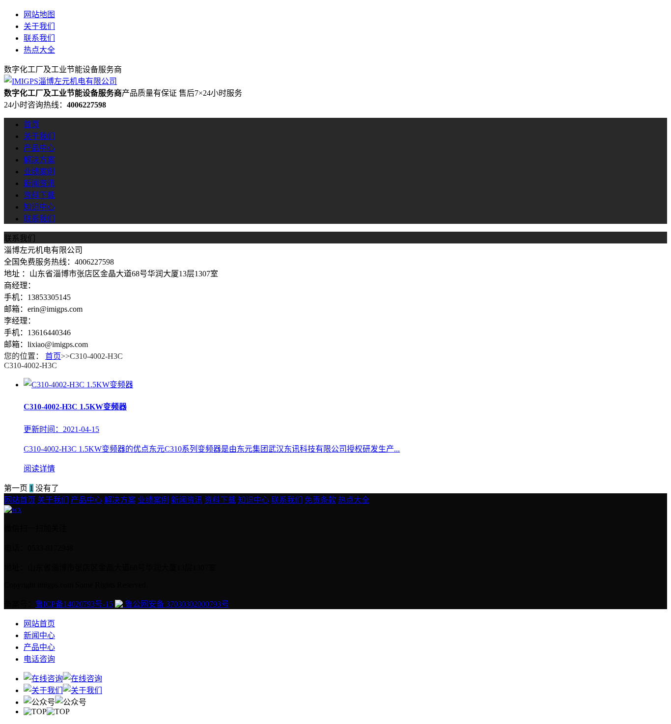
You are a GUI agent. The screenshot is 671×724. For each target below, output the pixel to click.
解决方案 (39, 160)
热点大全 (39, 50)
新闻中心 (39, 635)
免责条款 (320, 500)
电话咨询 (39, 659)
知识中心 (39, 207)
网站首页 (19, 500)
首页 (31, 124)
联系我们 (39, 38)
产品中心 (39, 148)
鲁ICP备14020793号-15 (74, 604)
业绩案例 (39, 171)
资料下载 (39, 195)
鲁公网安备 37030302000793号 (176, 604)
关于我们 (39, 26)
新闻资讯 (39, 183)
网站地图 (39, 14)
